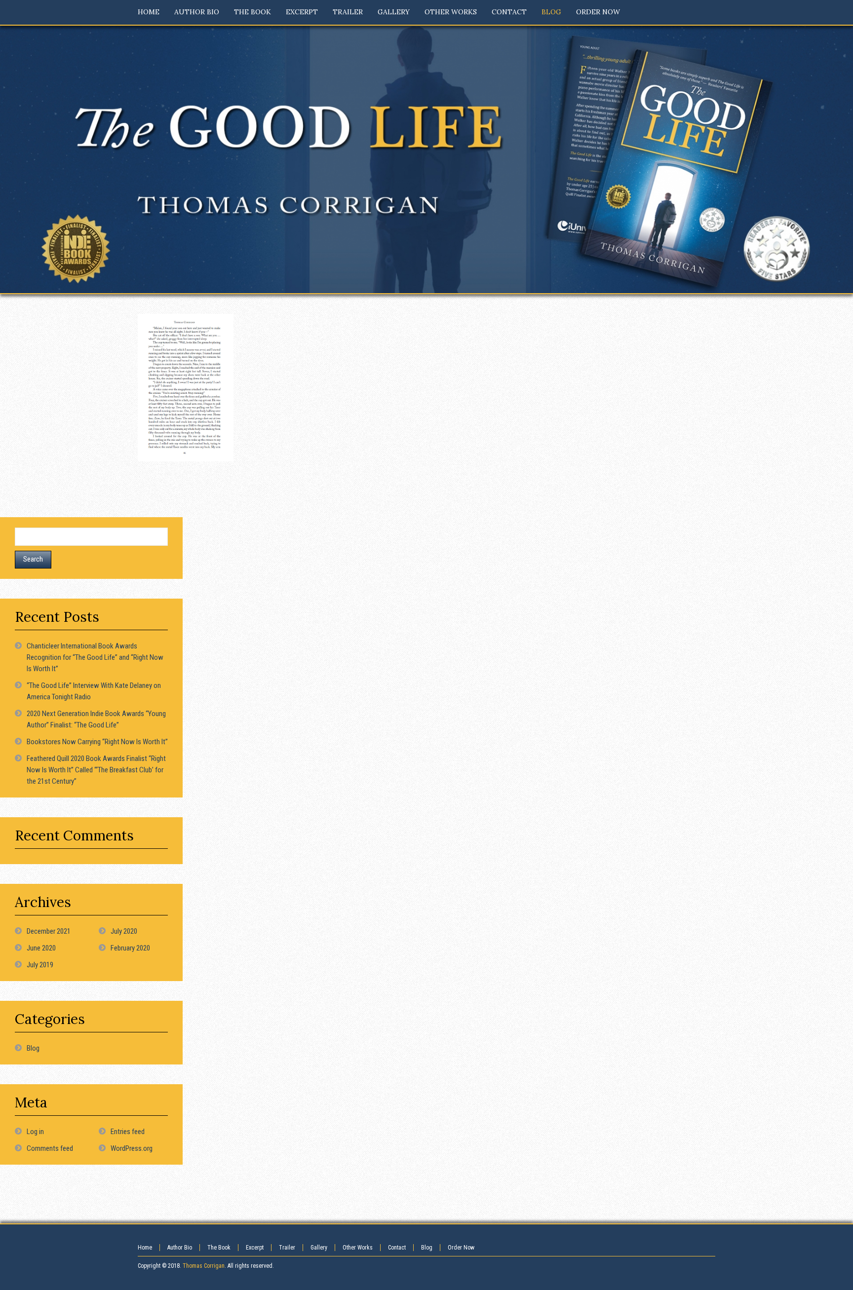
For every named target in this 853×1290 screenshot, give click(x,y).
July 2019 (40, 964)
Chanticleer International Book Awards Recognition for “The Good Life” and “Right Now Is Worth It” (95, 657)
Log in (35, 1131)
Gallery (318, 1247)
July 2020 (124, 931)
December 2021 (49, 931)
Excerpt (255, 1247)
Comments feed (50, 1148)
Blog (33, 1048)
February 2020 (130, 948)
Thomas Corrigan (204, 1265)
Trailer (287, 1247)
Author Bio (179, 1247)
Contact (397, 1247)
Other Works (358, 1247)
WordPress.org (132, 1148)
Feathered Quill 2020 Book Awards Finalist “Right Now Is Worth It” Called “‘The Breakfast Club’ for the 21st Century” (96, 770)
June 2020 (41, 948)
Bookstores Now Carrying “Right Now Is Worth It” (97, 741)
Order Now (461, 1247)
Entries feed (128, 1131)
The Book (219, 1247)
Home (145, 1247)
